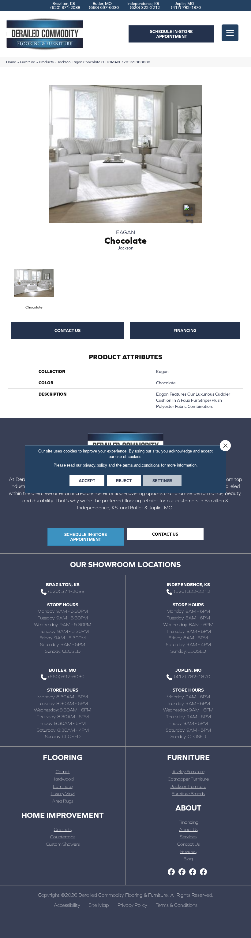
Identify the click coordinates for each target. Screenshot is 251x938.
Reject (124, 480)
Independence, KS (188, 584)
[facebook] (171, 872)
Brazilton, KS (63, 584)
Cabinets (63, 829)
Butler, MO (62, 670)
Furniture (27, 62)
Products (46, 62)
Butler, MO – (104, 5)
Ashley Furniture (188, 771)
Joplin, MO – (186, 5)
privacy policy (95, 465)
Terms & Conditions (176, 905)
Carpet (63, 771)
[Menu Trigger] (230, 32)
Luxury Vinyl (63, 793)
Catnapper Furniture (188, 778)
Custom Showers (63, 844)
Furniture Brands (188, 793)
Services (188, 836)
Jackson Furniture (188, 786)
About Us (188, 829)
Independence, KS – (144, 5)
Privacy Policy (132, 905)
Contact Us (188, 844)
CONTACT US (67, 330)
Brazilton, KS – (65, 5)
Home (11, 62)
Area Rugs (62, 800)
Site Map (99, 905)
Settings (162, 480)
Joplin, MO (188, 670)
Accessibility (67, 905)
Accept (87, 480)
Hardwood (63, 778)
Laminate (63, 786)
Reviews (188, 851)
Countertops (62, 836)
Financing (185, 330)
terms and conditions (141, 465)
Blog (188, 858)
